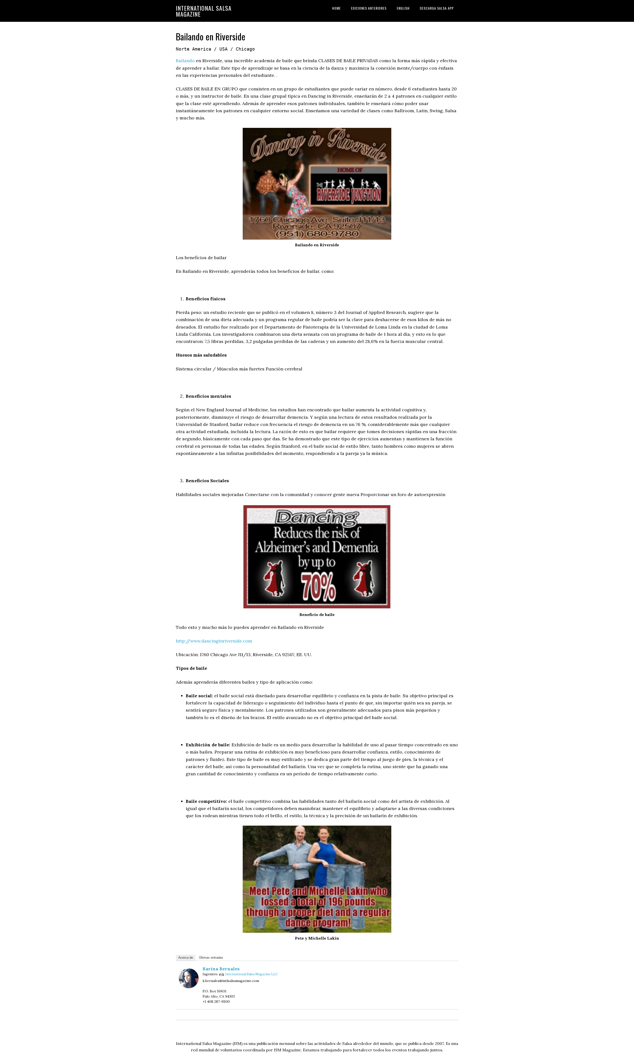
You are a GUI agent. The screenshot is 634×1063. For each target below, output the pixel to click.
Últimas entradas (211, 957)
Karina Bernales (221, 969)
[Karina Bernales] (189, 986)
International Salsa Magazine (204, 10)
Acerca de (185, 957)
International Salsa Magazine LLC (251, 974)
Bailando (185, 60)
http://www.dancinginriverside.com (214, 641)
